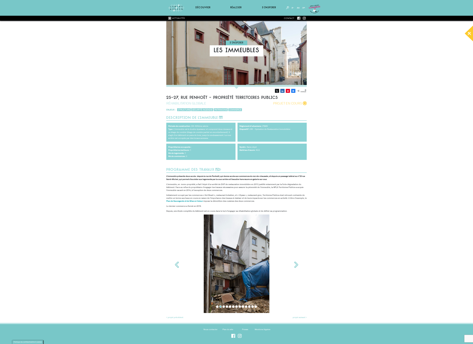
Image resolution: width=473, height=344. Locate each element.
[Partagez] (282, 91)
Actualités (178, 18)
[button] (176, 265)
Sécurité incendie (202, 110)
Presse (245, 329)
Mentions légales (262, 329)
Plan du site (227, 329)
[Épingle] (288, 91)
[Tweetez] (277, 91)
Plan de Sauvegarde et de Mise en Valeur (184, 201)
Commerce (235, 110)
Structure (184, 110)
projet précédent (175, 317)
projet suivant (299, 317)
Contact (289, 18)
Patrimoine (220, 110)
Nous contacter (210, 329)
